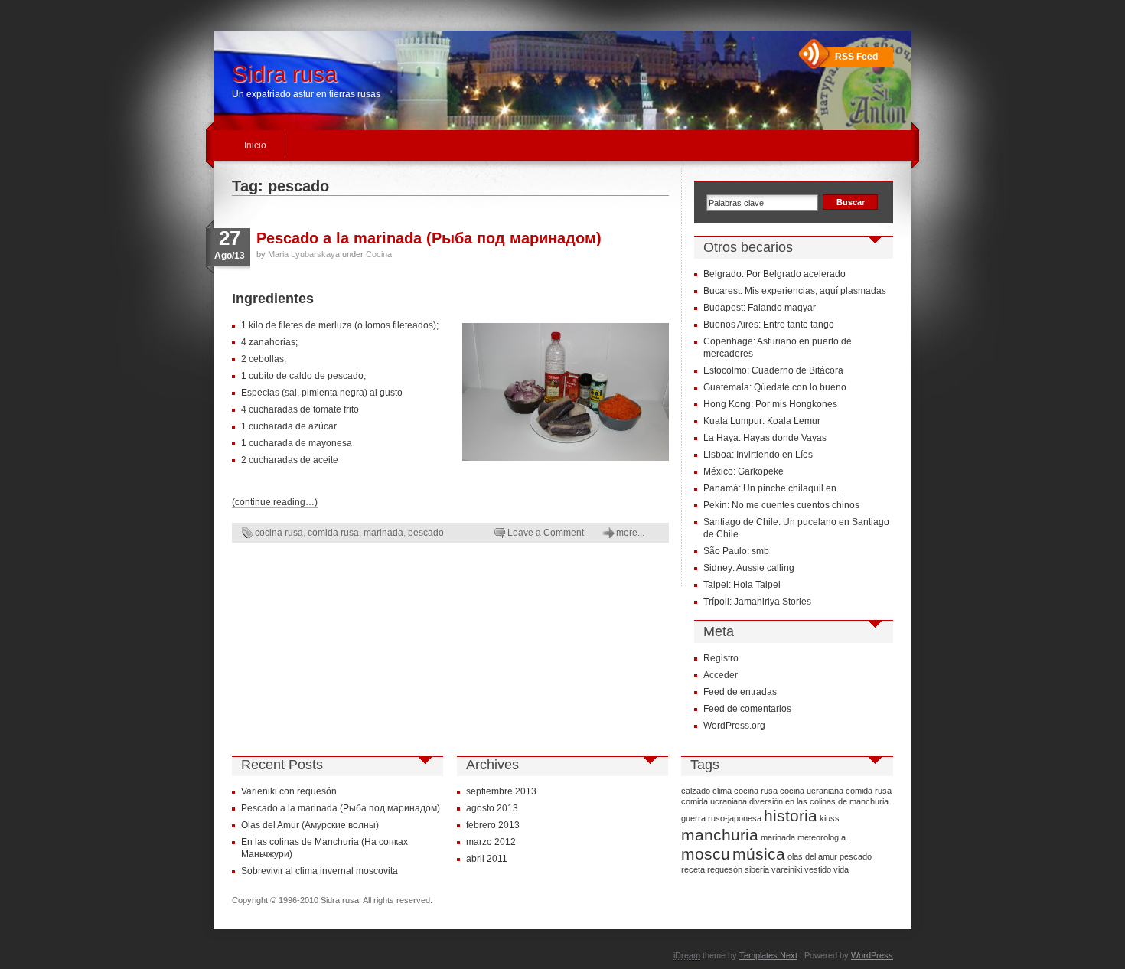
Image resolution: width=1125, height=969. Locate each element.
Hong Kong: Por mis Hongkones (770, 404)
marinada (383, 532)
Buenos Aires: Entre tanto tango (768, 324)
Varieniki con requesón (289, 791)
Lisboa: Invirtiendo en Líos (758, 454)
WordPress (872, 955)
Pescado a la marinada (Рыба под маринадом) (429, 238)
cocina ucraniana (811, 790)
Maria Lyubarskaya (304, 254)
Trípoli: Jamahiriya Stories (757, 601)
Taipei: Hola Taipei (742, 584)
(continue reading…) (275, 502)
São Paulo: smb (736, 551)
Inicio (255, 145)
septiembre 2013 (501, 791)
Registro (721, 658)
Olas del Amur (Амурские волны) (310, 825)
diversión (766, 801)
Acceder (720, 675)
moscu (705, 854)
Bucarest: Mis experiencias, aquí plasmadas (794, 290)
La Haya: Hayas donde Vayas (765, 437)
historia (790, 816)
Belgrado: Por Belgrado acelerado (774, 274)
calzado (695, 790)
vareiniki (786, 869)
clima (722, 790)
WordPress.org (734, 725)
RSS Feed (856, 56)
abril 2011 (486, 858)
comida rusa (333, 532)
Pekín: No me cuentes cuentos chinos (781, 505)
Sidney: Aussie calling (748, 568)
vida (841, 869)
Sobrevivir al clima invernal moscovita (319, 871)
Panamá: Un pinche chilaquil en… (774, 488)
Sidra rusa (285, 73)
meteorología (821, 837)
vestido (817, 869)
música (758, 854)
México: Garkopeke (743, 471)
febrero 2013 (493, 825)
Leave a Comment (545, 532)
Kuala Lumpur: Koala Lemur (761, 421)
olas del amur (812, 856)
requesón (724, 869)
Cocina (379, 254)
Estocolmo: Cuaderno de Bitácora (773, 370)
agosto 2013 (492, 808)
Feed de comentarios (747, 708)
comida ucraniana (714, 801)
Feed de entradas (740, 692)
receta (693, 869)
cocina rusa (279, 532)
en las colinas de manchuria (837, 801)
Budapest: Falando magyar (759, 307)
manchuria (719, 835)
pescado (426, 532)
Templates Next (768, 955)
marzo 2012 (491, 842)
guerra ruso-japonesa (721, 818)
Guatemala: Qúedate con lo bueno (774, 387)
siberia (757, 869)
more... (630, 532)
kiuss (830, 818)
